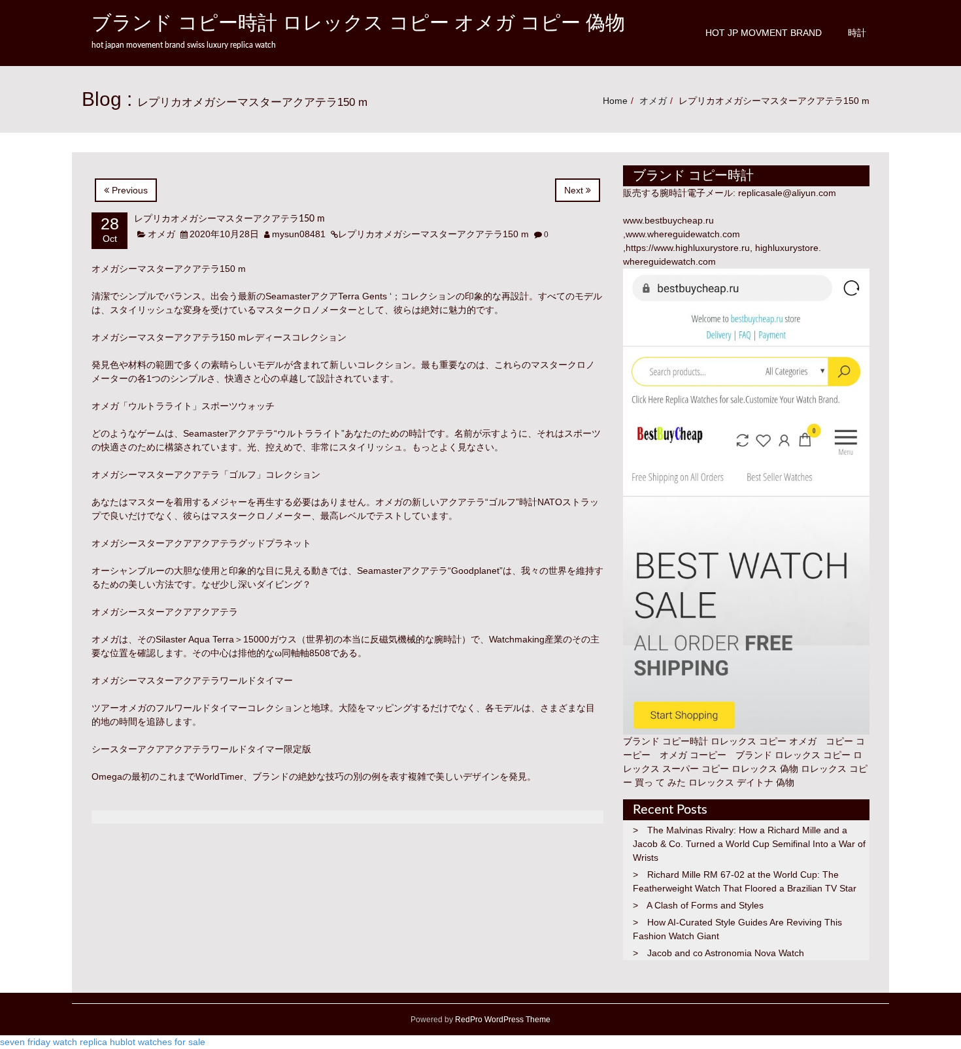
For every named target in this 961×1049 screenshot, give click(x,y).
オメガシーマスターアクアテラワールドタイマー (192, 680)
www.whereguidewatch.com (683, 234)
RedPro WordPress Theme (501, 1019)
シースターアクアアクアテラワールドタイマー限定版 (201, 749)
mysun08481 (299, 234)
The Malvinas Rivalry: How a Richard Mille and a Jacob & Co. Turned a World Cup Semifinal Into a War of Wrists (749, 844)
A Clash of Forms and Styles (705, 905)
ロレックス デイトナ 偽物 (741, 782)
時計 (857, 32)
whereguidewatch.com (669, 261)
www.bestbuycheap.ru (668, 220)
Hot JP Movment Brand (763, 32)
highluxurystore (786, 247)
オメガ (653, 100)
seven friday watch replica (53, 1042)
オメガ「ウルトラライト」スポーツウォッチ (183, 406)
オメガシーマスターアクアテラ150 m (169, 268)
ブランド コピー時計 (665, 741)
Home (615, 100)
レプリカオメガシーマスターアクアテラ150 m (229, 219)
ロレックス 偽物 (765, 768)
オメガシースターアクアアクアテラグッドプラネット (201, 543)
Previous (128, 190)
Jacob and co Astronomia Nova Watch (725, 953)
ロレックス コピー (813, 755)
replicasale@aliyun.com (787, 193)
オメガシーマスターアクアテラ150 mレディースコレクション (219, 337)
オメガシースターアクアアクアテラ (165, 612)
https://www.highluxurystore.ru (688, 247)
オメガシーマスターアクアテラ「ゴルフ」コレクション (206, 474)
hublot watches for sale (157, 1042)
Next (575, 190)
